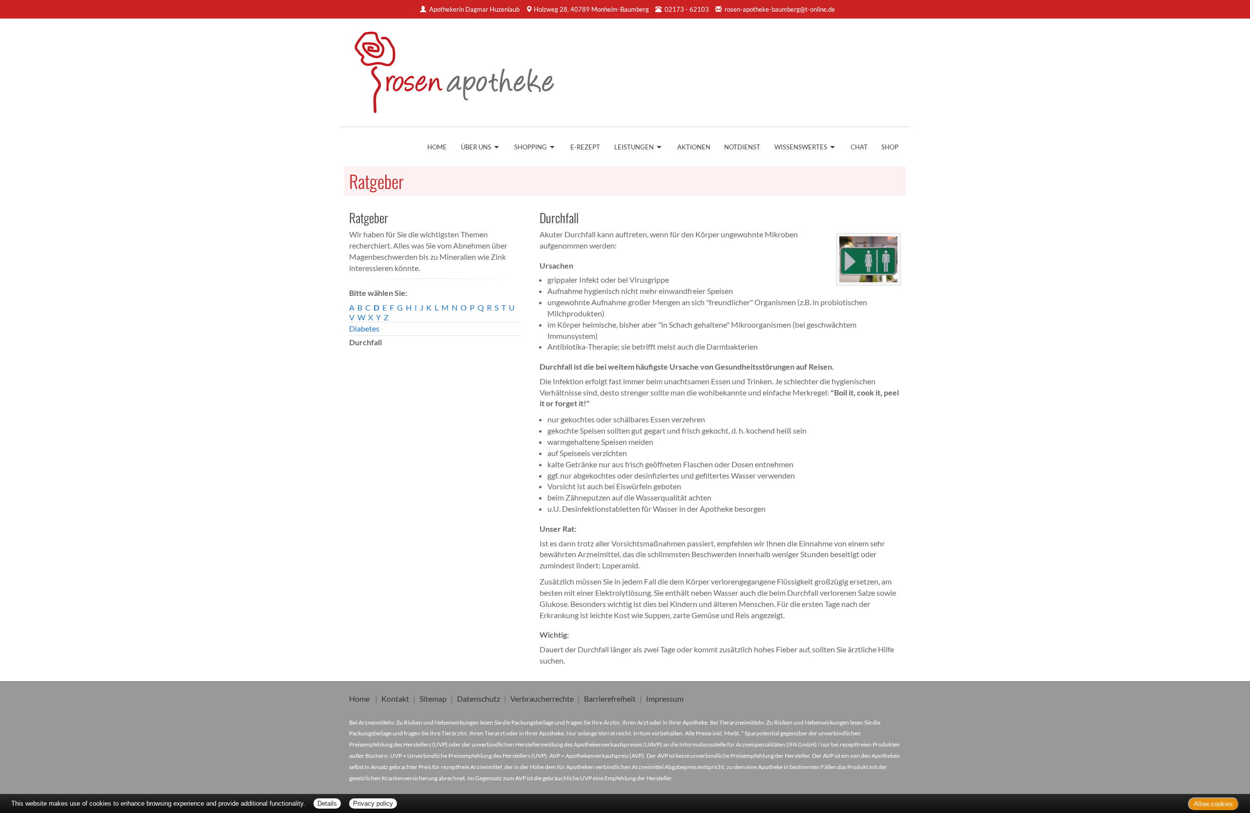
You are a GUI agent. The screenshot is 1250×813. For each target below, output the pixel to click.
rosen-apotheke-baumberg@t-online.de (780, 9)
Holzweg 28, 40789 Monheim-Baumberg (591, 9)
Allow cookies (1213, 804)
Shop (889, 147)
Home (437, 147)
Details (327, 803)
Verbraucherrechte (542, 698)
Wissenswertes (800, 147)
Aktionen (693, 147)
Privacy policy (373, 803)
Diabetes (364, 328)
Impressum (665, 698)
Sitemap (433, 698)
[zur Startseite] (461, 69)
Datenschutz (478, 698)
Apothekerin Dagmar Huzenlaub (474, 9)
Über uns (476, 147)
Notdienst (742, 147)
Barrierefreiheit (610, 698)
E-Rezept (585, 147)
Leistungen (634, 147)
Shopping (530, 147)
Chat (859, 147)
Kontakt (395, 698)
